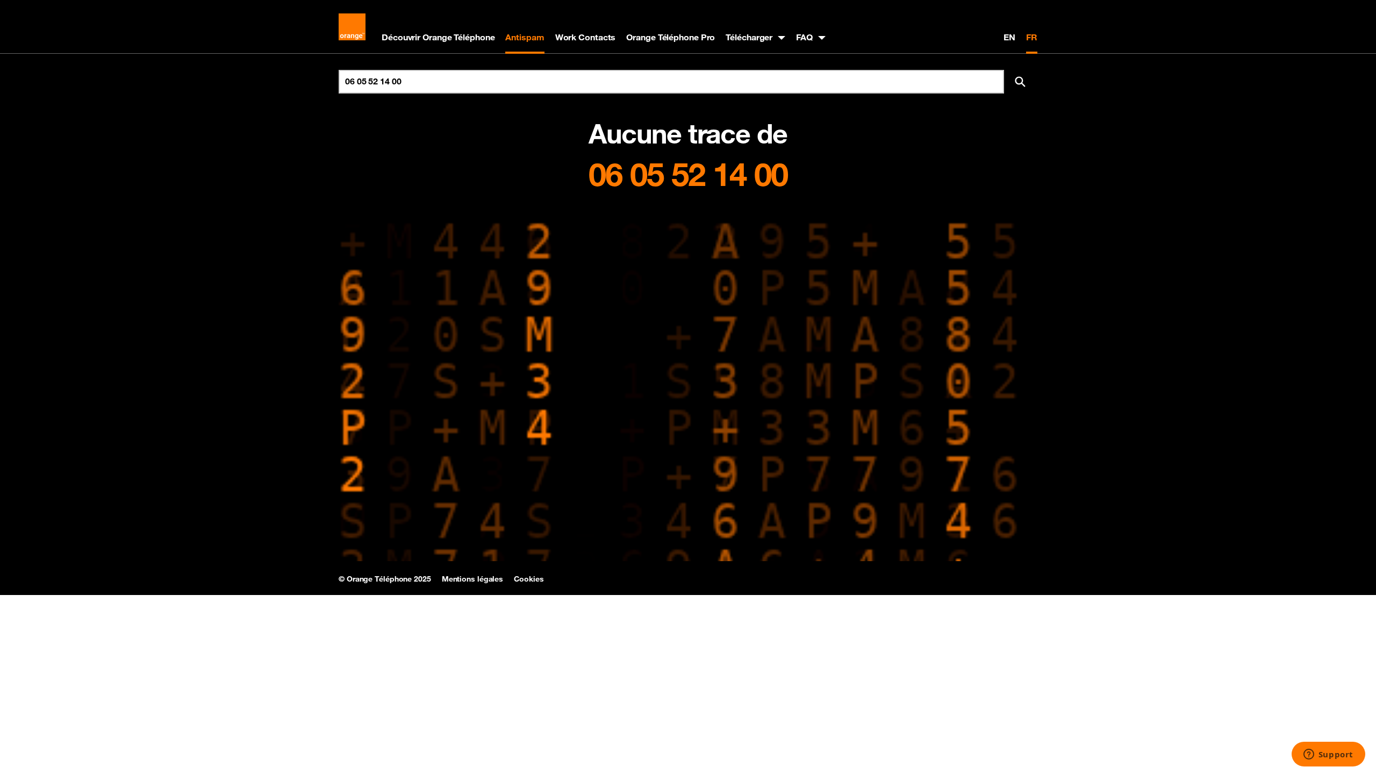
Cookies (528, 579)
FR (1031, 37)
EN (1009, 37)
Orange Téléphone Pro (670, 37)
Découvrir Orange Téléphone (438, 37)
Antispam (524, 37)
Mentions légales (472, 579)
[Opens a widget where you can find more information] (1328, 755)
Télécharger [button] (749, 37)
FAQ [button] (804, 37)
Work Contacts (585, 37)
